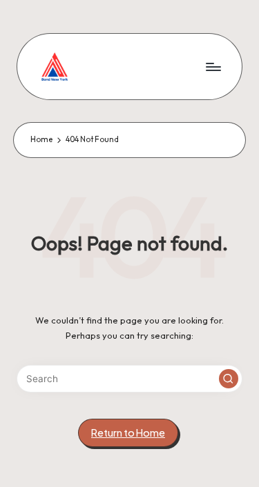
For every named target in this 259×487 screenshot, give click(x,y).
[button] (228, 378)
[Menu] (213, 66)
